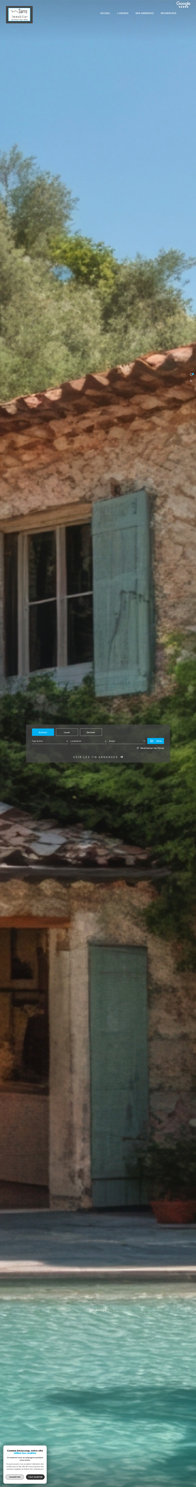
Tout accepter (35, 1477)
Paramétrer (14, 1477)
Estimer (91, 732)
